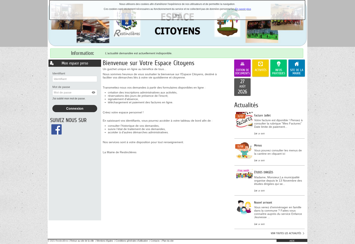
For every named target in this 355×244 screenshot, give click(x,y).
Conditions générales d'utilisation (132, 240)
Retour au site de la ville (82, 240)
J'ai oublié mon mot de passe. (69, 98)
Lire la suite (259, 133)
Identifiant (58, 73)
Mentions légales (105, 240)
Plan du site (168, 240)
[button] (94, 92)
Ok (178, 15)
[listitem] (242, 87)
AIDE (292, 240)
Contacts (155, 240)
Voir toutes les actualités (286, 233)
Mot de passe (61, 87)
